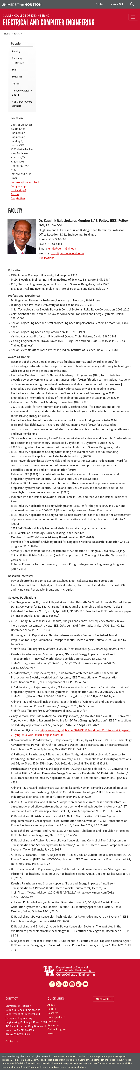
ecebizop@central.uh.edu (25, 182)
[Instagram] (72, 984)
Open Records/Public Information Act (21, 1063)
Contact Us (11, 1041)
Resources (53, 1025)
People (51, 1008)
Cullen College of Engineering (26, 15)
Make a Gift (116, 4)
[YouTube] (85, 984)
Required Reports (73, 1063)
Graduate (52, 1021)
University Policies (77, 1067)
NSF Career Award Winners (22, 103)
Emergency (108, 1056)
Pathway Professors (18, 60)
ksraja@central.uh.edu (62, 248)
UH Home (59, 1056)
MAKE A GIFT (103, 999)
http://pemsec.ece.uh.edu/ (67, 253)
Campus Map (18, 186)
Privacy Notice (124, 1059)
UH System (120, 1056)
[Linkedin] (79, 984)
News (50, 1033)
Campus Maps (94, 1056)
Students (17, 76)
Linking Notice (108, 1059)
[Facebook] (52, 984)
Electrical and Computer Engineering (49, 23)
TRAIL (43, 1059)
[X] (59, 984)
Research (52, 1013)
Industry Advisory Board (22, 92)
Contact (100, 4)
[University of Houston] (21, 4)
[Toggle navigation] (133, 17)
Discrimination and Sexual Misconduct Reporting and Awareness (34, 1067)
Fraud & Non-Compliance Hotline (83, 1059)
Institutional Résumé (51, 1063)
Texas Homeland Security (26, 1059)
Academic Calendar (75, 1056)
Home (7, 33)
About (51, 1004)
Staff (15, 69)
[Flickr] (65, 984)
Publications (46, 258)
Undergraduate (56, 1017)
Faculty (18, 33)
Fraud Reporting (56, 1059)
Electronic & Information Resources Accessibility (107, 1063)
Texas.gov (7, 1059)
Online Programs (57, 1029)
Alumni (16, 83)
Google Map (18, 198)
